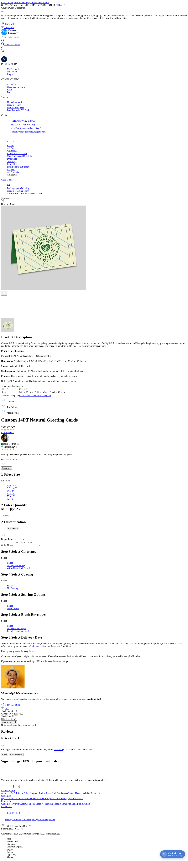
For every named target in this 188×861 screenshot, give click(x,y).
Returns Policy (60, 798)
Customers (6, 796)
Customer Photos (27, 804)
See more (6, 468)
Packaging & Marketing (18, 188)
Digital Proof (7, 539)
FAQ (9, 89)
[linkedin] (14, 788)
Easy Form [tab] (13, 528)
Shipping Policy (37, 793)
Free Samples (46, 798)
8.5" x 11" (12, 499)
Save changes (16, 755)
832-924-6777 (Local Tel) (22, 124)
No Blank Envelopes (16, 628)
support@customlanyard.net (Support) (28, 131)
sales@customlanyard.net (17, 819)
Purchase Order (32, 798)
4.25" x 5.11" (13, 485)
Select (10, 563)
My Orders (12, 71)
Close (4, 755)
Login (10, 74)
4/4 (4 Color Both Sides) (18, 568)
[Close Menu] (4, 61)
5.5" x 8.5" (12, 488)
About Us (11, 84)
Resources (6, 801)
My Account (13, 69)
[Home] (8, 185)
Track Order (19, 798)
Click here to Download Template (35, 395)
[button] (94, 54)
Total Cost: (9, 716)
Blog (9, 92)
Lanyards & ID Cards (17, 153)
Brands (10, 145)
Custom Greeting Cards (18, 191)
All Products (13, 172)
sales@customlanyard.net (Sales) (25, 128)
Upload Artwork (14, 102)
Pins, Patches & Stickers (18, 166)
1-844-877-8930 (12, 705)
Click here (34, 646)
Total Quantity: (9, 711)
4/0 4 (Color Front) (16, 565)
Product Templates (15, 107)
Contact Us (72, 793)
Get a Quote (6, 179)
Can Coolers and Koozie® (19, 156)
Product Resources (44, 804)
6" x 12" (11, 493)
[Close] (2, 745)
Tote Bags (11, 161)
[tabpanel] (94, 535)
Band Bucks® (78, 804)
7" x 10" (11, 496)
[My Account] (2, 48)
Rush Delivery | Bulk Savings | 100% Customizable (25, 2)
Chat (7, 708)
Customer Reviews (16, 87)
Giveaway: (12, 713)
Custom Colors (14, 105)
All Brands (12, 148)
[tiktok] (17, 140)
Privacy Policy (23, 793)
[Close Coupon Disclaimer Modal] (2, 11)
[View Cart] (2, 51)
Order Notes (7, 545)
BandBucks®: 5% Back (18, 110)
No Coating (12, 588)
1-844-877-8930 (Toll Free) (23, 121)
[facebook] (4, 140)
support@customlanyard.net (42, 819)
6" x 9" (10, 491)
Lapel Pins (12, 164)
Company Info (8, 790)
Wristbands (12, 151)
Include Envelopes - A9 (18, 631)
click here (58, 749)
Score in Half (13, 608)
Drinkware (12, 159)
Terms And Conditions (56, 793)
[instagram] (11, 140)
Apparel (11, 169)
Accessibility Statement (89, 793)
